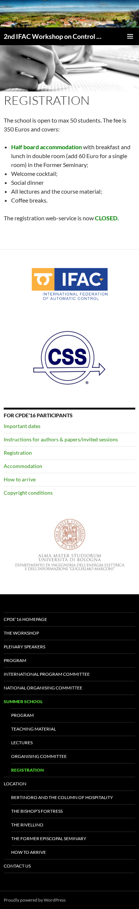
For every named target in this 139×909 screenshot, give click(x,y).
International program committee (47, 674)
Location (15, 783)
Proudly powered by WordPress (35, 900)
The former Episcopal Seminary (48, 838)
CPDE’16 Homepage (25, 619)
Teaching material (33, 729)
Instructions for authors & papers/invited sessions (61, 439)
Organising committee (39, 756)
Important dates (22, 426)
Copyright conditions (28, 492)
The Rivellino (27, 825)
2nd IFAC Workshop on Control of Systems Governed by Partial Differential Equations (53, 36)
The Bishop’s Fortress (37, 811)
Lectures (22, 742)
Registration (18, 453)
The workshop (21, 633)
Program (15, 660)
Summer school (23, 701)
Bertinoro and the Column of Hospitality (62, 797)
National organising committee (43, 688)
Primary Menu (130, 36)
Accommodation (23, 466)
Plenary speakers (24, 646)
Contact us (17, 866)
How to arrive (20, 479)
